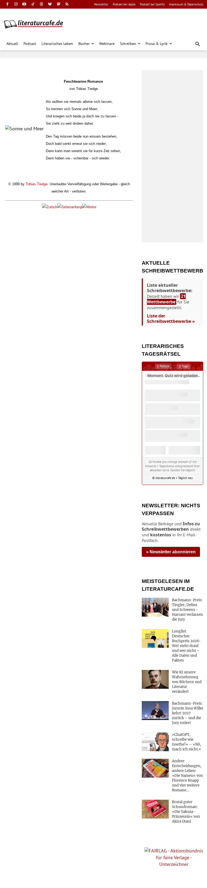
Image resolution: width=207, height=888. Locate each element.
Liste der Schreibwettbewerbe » (171, 318)
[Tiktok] (33, 4)
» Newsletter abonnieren (171, 552)
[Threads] (41, 4)
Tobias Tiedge (36, 184)
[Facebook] (7, 4)
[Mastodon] (58, 4)
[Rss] (67, 4)
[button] (197, 44)
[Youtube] (24, 4)
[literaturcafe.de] (36, 24)
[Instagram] (16, 4)
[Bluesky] (50, 4)
